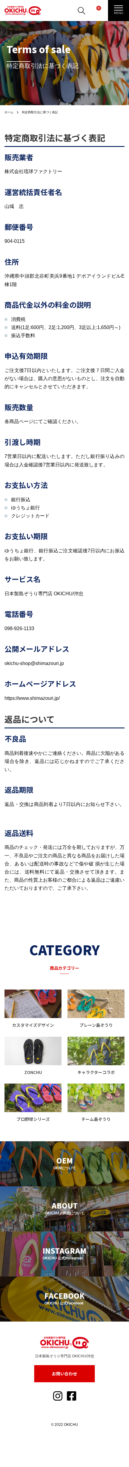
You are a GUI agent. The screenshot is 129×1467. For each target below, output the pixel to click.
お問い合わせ (64, 1374)
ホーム (9, 112)
